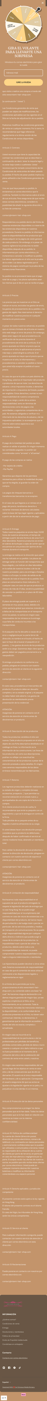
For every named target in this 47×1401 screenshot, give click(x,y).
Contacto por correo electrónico (14, 1358)
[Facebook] (9, 1367)
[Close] (43, 3)
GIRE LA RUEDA (23, 82)
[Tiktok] (19, 1367)
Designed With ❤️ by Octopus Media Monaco (18, 1387)
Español (5, 1382)
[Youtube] (14, 1367)
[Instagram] (4, 1367)
